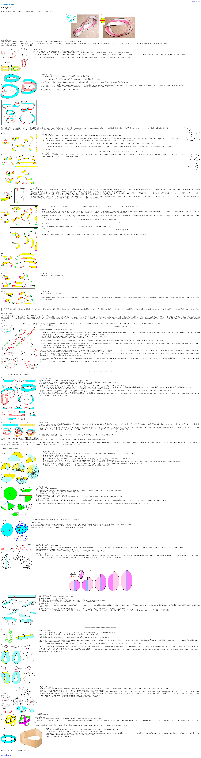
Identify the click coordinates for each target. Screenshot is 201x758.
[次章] (196, 1)
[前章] (193, 1)
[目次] (199, 1)
